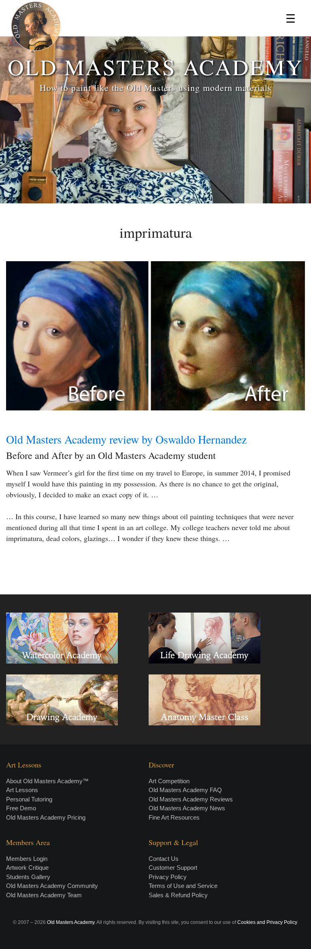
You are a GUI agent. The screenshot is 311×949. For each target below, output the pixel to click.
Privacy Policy (168, 876)
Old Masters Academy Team (44, 895)
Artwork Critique (27, 867)
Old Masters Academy (70, 922)
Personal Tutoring (29, 799)
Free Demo (21, 808)
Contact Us (164, 858)
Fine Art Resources (174, 817)
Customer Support (173, 867)
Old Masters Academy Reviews (191, 799)
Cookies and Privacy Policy (267, 922)
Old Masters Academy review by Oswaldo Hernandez (126, 439)
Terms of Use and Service (183, 885)
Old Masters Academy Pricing (45, 817)
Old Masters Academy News (187, 808)
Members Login (26, 858)
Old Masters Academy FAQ (185, 789)
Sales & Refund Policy (178, 895)
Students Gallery (28, 876)
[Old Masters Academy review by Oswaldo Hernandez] (155, 335)
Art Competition (169, 781)
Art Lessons (22, 789)
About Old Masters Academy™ (47, 781)
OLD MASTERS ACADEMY (155, 66)
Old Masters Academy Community (52, 885)
